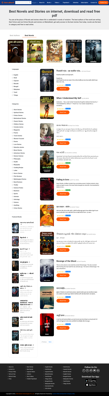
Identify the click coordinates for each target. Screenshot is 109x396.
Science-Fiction (18, 188)
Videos (57, 2)
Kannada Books (49, 386)
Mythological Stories (20, 179)
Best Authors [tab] (15, 35)
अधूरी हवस (60, 315)
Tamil (15, 92)
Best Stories (30, 367)
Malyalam (17, 89)
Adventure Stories (19, 153)
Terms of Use (12, 374)
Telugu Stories (67, 383)
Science (16, 202)
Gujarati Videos (31, 371)
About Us (41, 2)
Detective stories (19, 147)
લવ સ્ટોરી (60, 152)
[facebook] (83, 370)
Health (16, 162)
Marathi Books (49, 374)
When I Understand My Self (69, 98)
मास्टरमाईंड (60, 288)
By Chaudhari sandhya (71, 152)
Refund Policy (12, 376)
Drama (16, 141)
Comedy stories (18, 127)
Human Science (18, 156)
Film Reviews (18, 176)
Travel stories (18, 136)
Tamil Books (48, 376)
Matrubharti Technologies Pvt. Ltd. (25, 393)
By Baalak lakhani (69, 315)
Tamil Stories (66, 381)
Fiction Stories (18, 115)
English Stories (67, 374)
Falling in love (62, 179)
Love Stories (17, 144)
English (16, 75)
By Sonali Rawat (86, 71)
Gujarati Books (49, 371)
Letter (15, 170)
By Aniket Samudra (70, 288)
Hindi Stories (66, 367)
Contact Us (94, 2)
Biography (17, 164)
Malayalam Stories (68, 378)
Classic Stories (18, 121)
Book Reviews (18, 182)
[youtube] (94, 370)
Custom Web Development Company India (63, 393)
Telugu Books (48, 378)
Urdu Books (48, 388)
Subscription (84, 2)
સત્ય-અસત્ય (62, 125)
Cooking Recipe (18, 167)
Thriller (16, 185)
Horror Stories (18, 173)
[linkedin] (98, 370)
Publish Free (103, 2)
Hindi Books (48, 369)
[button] (29, 2)
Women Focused (19, 138)
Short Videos (30, 376)
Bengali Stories (67, 376)
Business (16, 191)
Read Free (63, 89)
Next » (50, 342)
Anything (16, 205)
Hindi (15, 78)
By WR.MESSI (85, 98)
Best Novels (30, 369)
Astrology (17, 199)
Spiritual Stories (19, 112)
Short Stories (18, 109)
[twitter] (90, 370)
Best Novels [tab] (29, 35)
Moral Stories (18, 150)
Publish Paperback (32, 378)
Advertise (75, 2)
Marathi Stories (67, 371)
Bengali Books (49, 381)
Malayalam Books (49, 383)
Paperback (66, 2)
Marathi (16, 83)
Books (49, 2)
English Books (48, 367)
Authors (29, 374)
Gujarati (16, 80)
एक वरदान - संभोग (63, 207)
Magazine (17, 130)
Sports (16, 193)
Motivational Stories (20, 118)
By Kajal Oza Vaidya (73, 125)
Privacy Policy (12, 371)
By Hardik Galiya (91, 234)
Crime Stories (18, 208)
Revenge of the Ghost (66, 261)
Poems (16, 133)
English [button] (34, 2)
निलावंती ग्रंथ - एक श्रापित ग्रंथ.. (69, 71)
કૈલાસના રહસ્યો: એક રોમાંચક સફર (71, 234)
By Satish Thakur (74, 207)
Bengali (16, 86)
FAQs (10, 378)
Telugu (16, 95)
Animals (16, 196)
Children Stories (19, 124)
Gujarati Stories (67, 369)
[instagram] (87, 370)
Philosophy (17, 159)
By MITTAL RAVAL (74, 180)
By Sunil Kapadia (81, 261)
